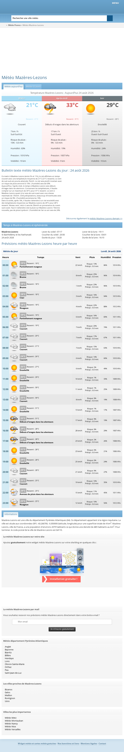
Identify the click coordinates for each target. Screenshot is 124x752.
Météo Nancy (11, 723)
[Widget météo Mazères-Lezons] (62, 581)
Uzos (7, 701)
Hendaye (9, 658)
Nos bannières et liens (68, 743)
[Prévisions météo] (3, 25)
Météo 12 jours (33, 86)
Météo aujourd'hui (12, 86)
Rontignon (10, 698)
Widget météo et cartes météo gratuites (37, 743)
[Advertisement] (62, 51)
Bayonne (9, 649)
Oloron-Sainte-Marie (14, 664)
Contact (102, 743)
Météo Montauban (14, 720)
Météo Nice (10, 726)
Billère (8, 655)
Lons (7, 661)
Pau (7, 669)
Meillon (8, 695)
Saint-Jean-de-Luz (13, 672)
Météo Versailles (13, 729)
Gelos (7, 692)
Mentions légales (89, 743)
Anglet (8, 646)
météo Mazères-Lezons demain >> (106, 218)
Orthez (8, 667)
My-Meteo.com (39, 6)
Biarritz (8, 652)
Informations (10, 514)
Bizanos (8, 689)
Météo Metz (10, 717)
